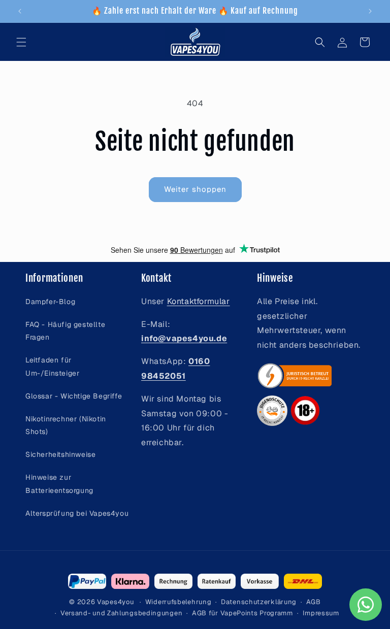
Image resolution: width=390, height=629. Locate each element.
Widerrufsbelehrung (178, 602)
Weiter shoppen (195, 189)
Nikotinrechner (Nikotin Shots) (65, 425)
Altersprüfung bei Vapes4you (76, 513)
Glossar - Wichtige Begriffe (73, 396)
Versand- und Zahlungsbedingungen (121, 613)
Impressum (321, 613)
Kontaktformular (198, 301)
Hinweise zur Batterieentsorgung (59, 483)
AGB (313, 602)
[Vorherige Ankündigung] (20, 11)
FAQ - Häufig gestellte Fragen (65, 331)
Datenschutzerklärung (259, 602)
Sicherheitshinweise (60, 454)
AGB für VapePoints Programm (242, 613)
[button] (21, 42)
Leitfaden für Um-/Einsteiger (52, 366)
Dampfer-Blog (50, 301)
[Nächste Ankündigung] (370, 11)
